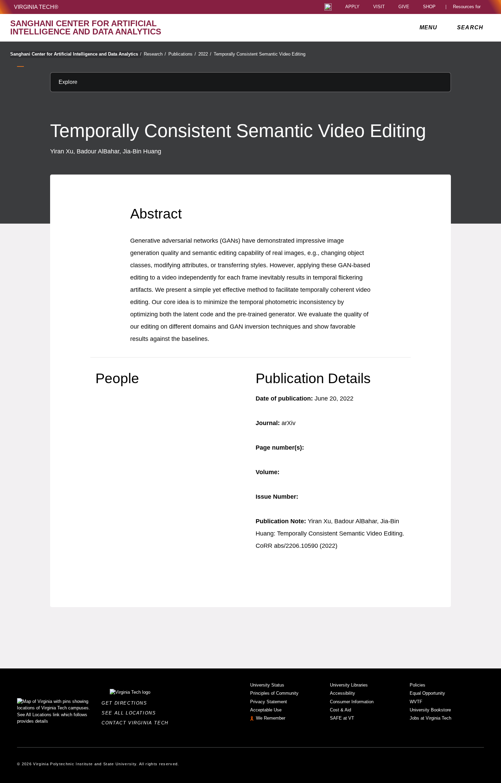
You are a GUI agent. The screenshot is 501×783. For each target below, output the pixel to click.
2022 (204, 54)
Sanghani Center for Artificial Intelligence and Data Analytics (75, 54)
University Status (267, 685)
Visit (379, 7)
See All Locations (131, 713)
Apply (352, 7)
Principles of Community (274, 693)
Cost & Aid (340, 709)
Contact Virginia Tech (137, 722)
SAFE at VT (342, 718)
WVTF (416, 701)
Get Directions (126, 703)
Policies (417, 685)
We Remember (270, 718)
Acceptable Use (266, 709)
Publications (182, 54)
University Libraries (349, 685)
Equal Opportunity (427, 693)
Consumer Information (352, 701)
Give (403, 7)
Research (155, 54)
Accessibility (342, 693)
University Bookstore (430, 709)
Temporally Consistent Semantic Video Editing (259, 54)
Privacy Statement (268, 701)
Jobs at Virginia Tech (430, 718)
